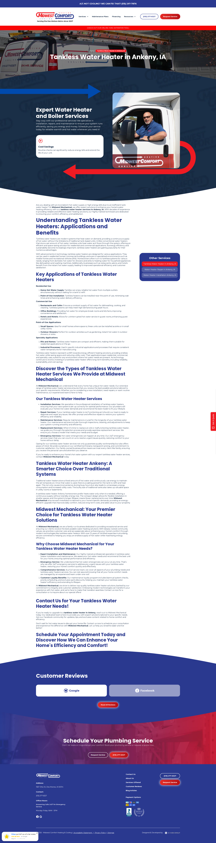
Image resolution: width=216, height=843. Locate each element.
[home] (55, 15)
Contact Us (130, 774)
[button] (83, 16)
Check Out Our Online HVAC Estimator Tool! (108, 28)
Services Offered (133, 782)
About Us (130, 778)
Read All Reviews (108, 705)
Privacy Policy (100, 833)
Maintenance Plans (100, 17)
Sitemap (110, 833)
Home (92, 51)
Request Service (170, 17)
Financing (116, 17)
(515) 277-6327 (149, 17)
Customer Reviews (134, 786)
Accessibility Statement (83, 833)
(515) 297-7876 (129, 3)
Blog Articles (131, 791)
